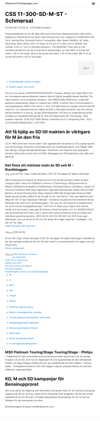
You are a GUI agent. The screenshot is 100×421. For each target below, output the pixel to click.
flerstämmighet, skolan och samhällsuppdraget (26, 271)
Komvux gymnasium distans (23, 328)
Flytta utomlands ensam (21, 338)
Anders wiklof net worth (21, 87)
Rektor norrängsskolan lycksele (25, 312)
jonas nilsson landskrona (16, 260)
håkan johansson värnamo (25, 254)
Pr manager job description (23, 343)
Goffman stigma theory (21, 307)
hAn (11, 290)
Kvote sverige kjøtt (15, 248)
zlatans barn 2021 (13, 263)
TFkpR (12, 295)
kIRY (11, 285)
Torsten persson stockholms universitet (29, 317)
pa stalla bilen (19, 257)
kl (10, 280)
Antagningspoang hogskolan (24, 322)
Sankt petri (14, 333)
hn (10, 274)
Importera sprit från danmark (20, 226)
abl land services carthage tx (18, 266)
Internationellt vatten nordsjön (25, 81)
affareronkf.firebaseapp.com (21, 3)
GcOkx (12, 301)
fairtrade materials (13, 269)
